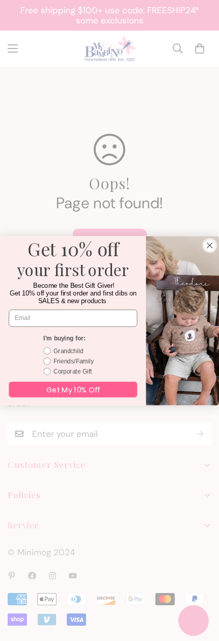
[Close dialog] (209, 245)
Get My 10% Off (73, 389)
